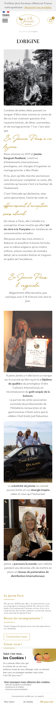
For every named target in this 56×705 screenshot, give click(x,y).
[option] (28, 6)
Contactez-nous (16, 636)
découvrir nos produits (37, 7)
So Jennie (23, 31)
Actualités (31, 23)
